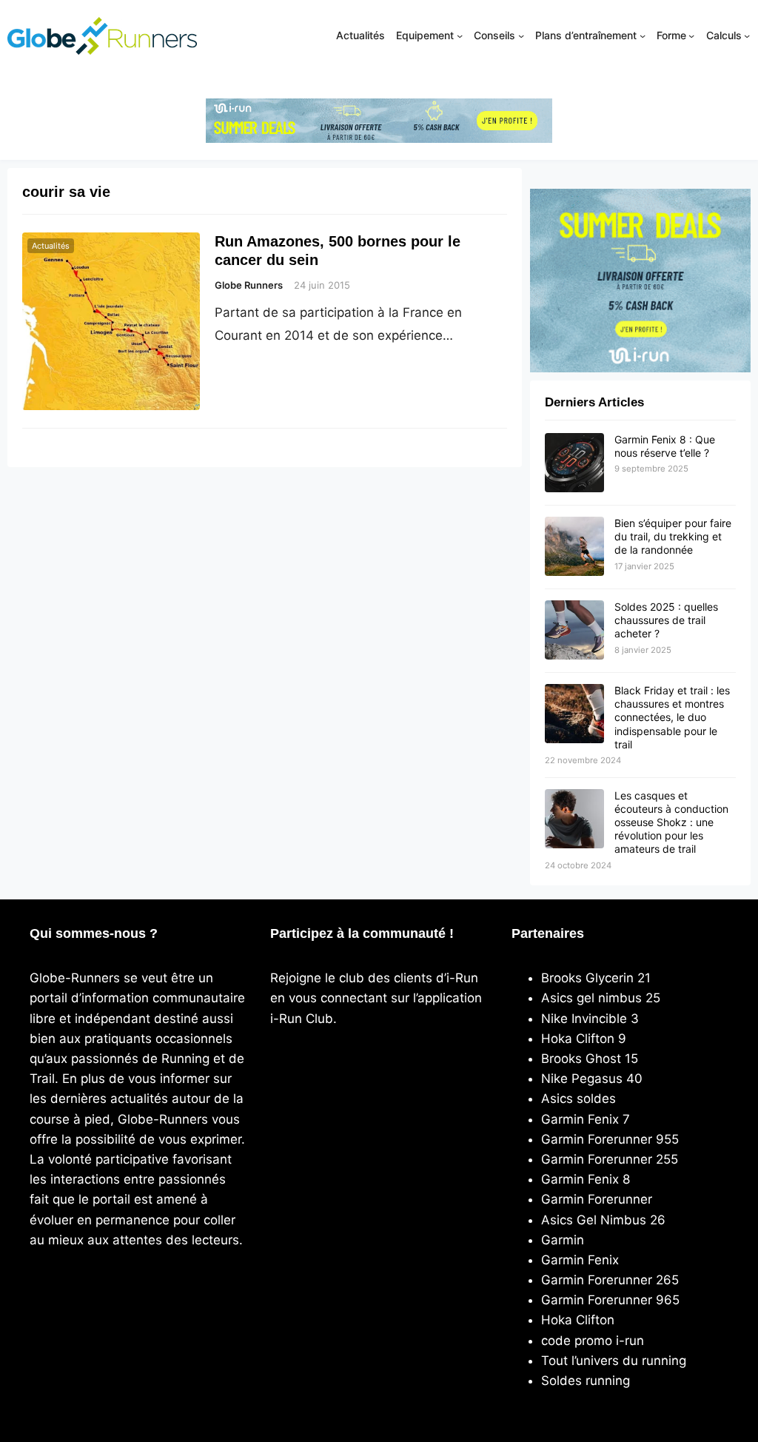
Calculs (724, 35)
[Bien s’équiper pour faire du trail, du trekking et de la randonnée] (574, 547)
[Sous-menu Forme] (691, 35)
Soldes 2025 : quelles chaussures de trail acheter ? (666, 620)
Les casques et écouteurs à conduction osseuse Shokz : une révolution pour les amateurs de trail (671, 822)
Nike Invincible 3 (590, 1018)
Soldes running (585, 1380)
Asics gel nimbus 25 (600, 997)
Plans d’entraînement (586, 35)
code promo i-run (592, 1340)
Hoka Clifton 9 (583, 1038)
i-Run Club (301, 1018)
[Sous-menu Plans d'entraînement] (642, 35)
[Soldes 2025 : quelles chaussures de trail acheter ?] (574, 630)
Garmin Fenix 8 (585, 1179)
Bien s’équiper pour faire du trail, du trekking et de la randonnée (672, 536)
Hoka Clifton (577, 1319)
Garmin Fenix (580, 1259)
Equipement (425, 35)
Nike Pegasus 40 (592, 1078)
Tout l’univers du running (613, 1360)
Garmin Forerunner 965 (610, 1299)
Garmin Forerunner (596, 1199)
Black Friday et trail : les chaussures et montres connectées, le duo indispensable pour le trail (672, 717)
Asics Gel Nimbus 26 (603, 1220)
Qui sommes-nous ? (94, 933)
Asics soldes (578, 1098)
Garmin (562, 1240)
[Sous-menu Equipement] (460, 35)
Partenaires (548, 933)
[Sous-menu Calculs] (747, 35)
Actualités (51, 246)
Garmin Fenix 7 (585, 1119)
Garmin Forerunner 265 (610, 1279)
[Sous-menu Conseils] (521, 35)
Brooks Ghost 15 (589, 1058)
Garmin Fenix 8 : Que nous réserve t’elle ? (664, 446)
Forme (671, 35)
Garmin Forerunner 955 (610, 1139)
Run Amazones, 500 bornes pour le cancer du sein (337, 250)
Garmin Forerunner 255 (609, 1159)
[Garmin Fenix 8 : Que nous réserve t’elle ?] (574, 463)
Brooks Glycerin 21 (596, 977)
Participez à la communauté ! (362, 933)
